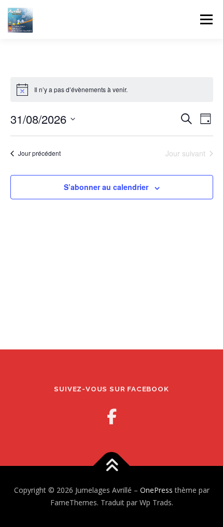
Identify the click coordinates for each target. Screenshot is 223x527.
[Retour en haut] (111, 466)
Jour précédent (39, 153)
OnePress (156, 490)
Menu (205, 19)
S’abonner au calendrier (106, 187)
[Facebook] (112, 416)
